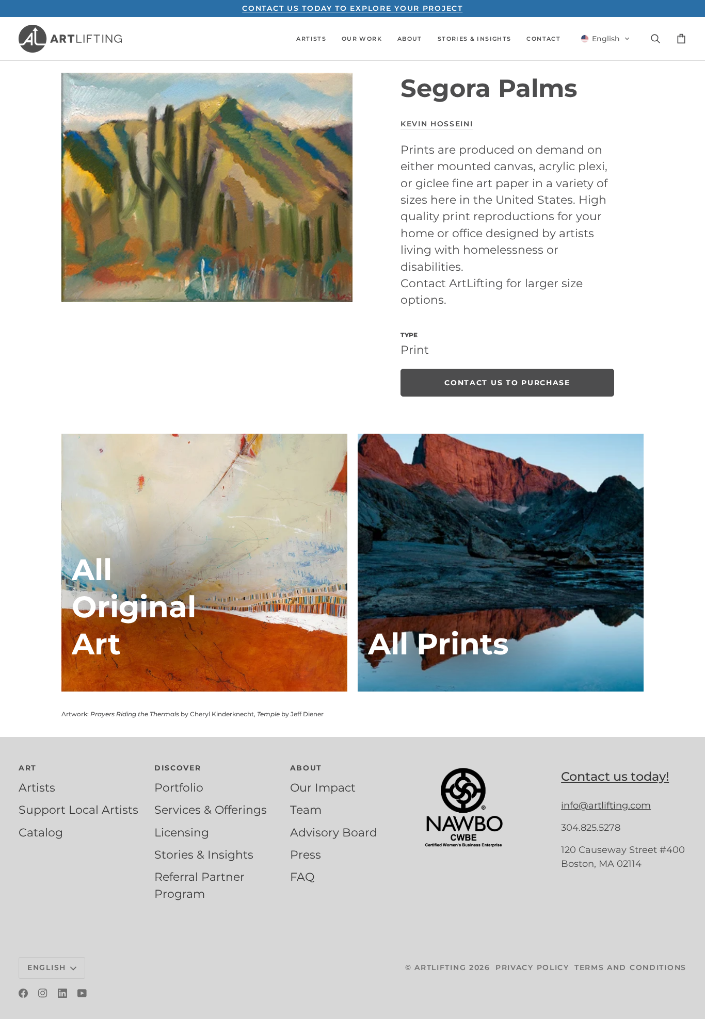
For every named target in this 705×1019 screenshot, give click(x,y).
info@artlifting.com (606, 805)
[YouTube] (82, 993)
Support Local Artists (78, 809)
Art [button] (28, 768)
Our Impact (323, 787)
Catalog (41, 832)
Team (306, 809)
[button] (311, 38)
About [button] (306, 768)
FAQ (302, 876)
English (46, 967)
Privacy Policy (532, 967)
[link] (507, 383)
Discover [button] (177, 768)
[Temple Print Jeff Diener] (501, 563)
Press (305, 854)
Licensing (181, 832)
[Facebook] (23, 993)
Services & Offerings (210, 809)
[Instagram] (42, 993)
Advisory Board (333, 832)
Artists (37, 787)
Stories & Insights (203, 854)
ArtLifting (440, 967)
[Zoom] (206, 187)
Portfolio (178, 787)
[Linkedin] (62, 993)
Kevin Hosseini (436, 123)
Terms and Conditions (630, 967)
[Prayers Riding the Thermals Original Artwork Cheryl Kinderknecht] (204, 563)
